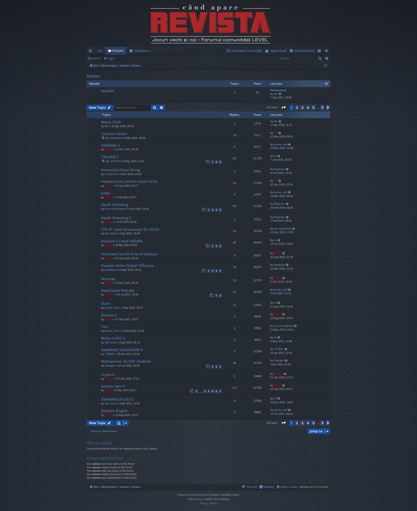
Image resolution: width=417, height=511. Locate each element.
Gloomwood (278, 90)
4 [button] (308, 107)
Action (93, 76)
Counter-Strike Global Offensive (127, 265)
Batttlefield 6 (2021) (117, 399)
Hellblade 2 (110, 145)
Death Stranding (114, 204)
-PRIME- (110, 354)
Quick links (91, 51)
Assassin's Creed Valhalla (121, 240)
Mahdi (108, 149)
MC (276, 93)
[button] (283, 107)
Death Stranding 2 (116, 217)
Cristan (109, 185)
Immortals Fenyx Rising (120, 169)
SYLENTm (111, 174)
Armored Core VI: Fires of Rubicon (129, 254)
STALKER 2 (109, 156)
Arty (200, 499)
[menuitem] (245, 51)
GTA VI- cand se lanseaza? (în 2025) (130, 229)
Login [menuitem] (327, 51)
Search (95, 58)
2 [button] (297, 107)
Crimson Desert (114, 133)
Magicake (279, 169)
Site (99, 50)
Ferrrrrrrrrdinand (114, 208)
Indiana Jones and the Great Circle (129, 181)
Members (141, 50)
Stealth (107, 91)
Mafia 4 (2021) (113, 338)
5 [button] (313, 107)
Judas (105, 193)
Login (111, 58)
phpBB (196, 494)
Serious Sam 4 (113, 386)
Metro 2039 (111, 122)
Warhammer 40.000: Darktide (126, 361)
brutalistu (110, 269)
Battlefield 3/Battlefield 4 (122, 349)
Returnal (108, 278)
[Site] (208, 23)
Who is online (99, 443)
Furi (104, 326)
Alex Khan (111, 233)
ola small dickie (283, 228)
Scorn (106, 303)
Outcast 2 (109, 315)
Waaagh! (110, 365)
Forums (118, 50)
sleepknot (115, 137)
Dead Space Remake (118, 290)
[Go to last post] (94, 94)
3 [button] (302, 107)
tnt (275, 156)
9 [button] (322, 107)
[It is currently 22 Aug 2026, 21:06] (325, 65)
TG (276, 132)
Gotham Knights (114, 410)
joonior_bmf (280, 144)
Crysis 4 (107, 374)
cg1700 (114, 161)
